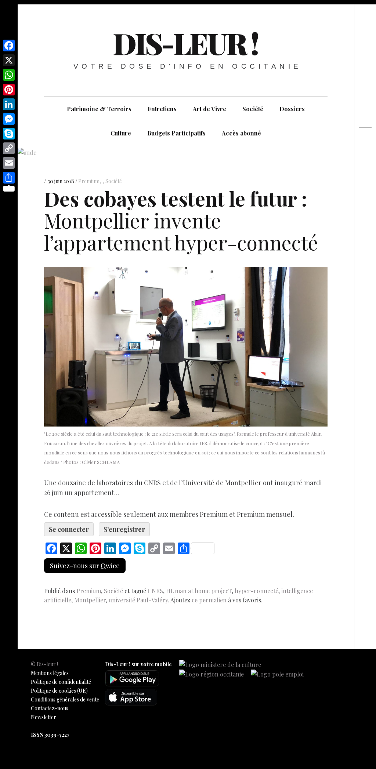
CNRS (155, 591)
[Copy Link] (8, 148)
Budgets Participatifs (176, 133)
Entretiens (162, 109)
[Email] (8, 163)
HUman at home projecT (199, 591)
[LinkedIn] (8, 104)
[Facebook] (8, 45)
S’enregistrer (124, 529)
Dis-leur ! (185, 42)
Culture (121, 133)
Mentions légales (50, 673)
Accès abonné (241, 133)
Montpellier (90, 600)
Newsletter (43, 717)
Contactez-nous (49, 708)
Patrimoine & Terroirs (99, 109)
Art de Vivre (209, 109)
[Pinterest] (8, 89)
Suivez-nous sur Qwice (85, 565)
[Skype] (8, 133)
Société (252, 109)
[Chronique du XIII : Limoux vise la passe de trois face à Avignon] (365, 169)
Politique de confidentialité (61, 681)
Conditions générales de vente (65, 699)
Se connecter (69, 529)
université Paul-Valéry (138, 600)
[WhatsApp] (8, 75)
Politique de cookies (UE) (59, 690)
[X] (8, 60)
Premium (89, 181)
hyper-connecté (256, 591)
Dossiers (292, 109)
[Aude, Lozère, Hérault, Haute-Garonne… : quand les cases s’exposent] (365, 156)
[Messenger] (8, 119)
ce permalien (209, 600)
